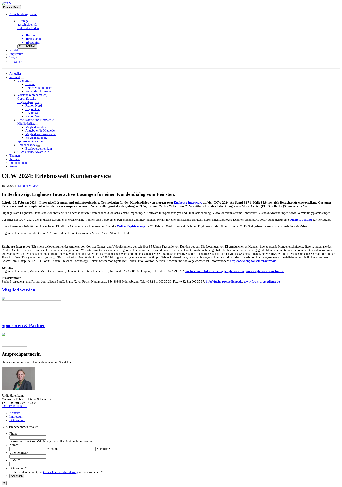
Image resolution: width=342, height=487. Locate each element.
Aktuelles (15, 73)
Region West (33, 116)
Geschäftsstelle (26, 98)
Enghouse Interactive (188, 202)
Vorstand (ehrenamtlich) (32, 95)
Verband (15, 77)
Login (13, 57)
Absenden (17, 476)
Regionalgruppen (28, 102)
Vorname (52, 448)
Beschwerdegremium (38, 148)
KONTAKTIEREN (14, 406)
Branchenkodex (27, 145)
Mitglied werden (35, 127)
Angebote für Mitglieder (40, 130)
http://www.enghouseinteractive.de (253, 261)
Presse (13, 166)
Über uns (23, 80)
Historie (30, 84)
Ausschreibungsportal (23, 14)
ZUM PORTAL (27, 46)
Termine (15, 159)
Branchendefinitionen (38, 87)
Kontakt (15, 50)
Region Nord (33, 105)
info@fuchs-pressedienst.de (224, 281)
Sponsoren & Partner (30, 141)
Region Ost (32, 109)
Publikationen (18, 162)
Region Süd (32, 112)
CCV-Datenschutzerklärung (60, 472)
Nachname (103, 448)
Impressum (16, 54)
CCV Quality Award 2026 (33, 152)
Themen (15, 155)
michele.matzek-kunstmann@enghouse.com (214, 271)
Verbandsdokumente (38, 91)
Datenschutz (17, 420)
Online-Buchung (301, 219)
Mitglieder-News (28, 185)
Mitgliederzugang (36, 137)
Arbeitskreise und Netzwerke (35, 120)
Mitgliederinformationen (40, 134)
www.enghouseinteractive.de (265, 271)
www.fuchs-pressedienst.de (262, 281)
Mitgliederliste (26, 123)
